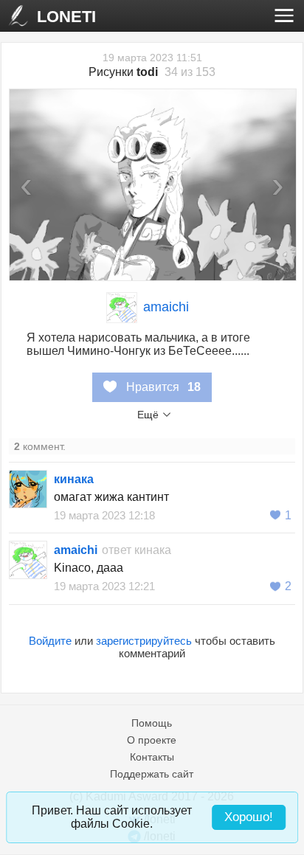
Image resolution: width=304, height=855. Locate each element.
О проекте (151, 740)
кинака (74, 479)
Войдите (50, 640)
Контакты (152, 757)
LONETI (66, 16)
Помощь (151, 723)
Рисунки (123, 72)
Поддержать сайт (151, 774)
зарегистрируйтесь (144, 640)
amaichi (166, 307)
